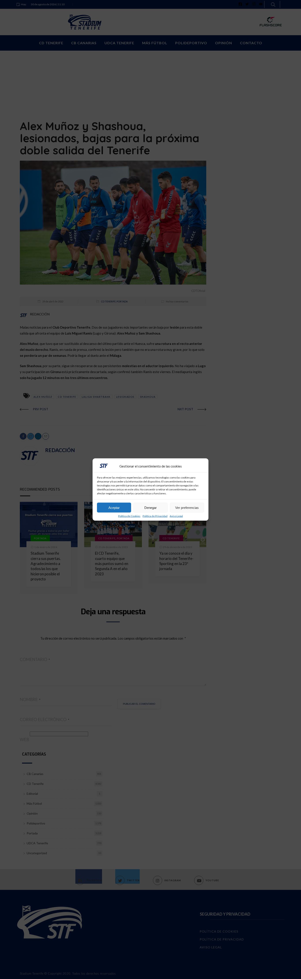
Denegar (150, 507)
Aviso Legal (176, 516)
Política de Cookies (129, 516)
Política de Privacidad (155, 516)
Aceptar (114, 507)
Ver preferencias (187, 507)
